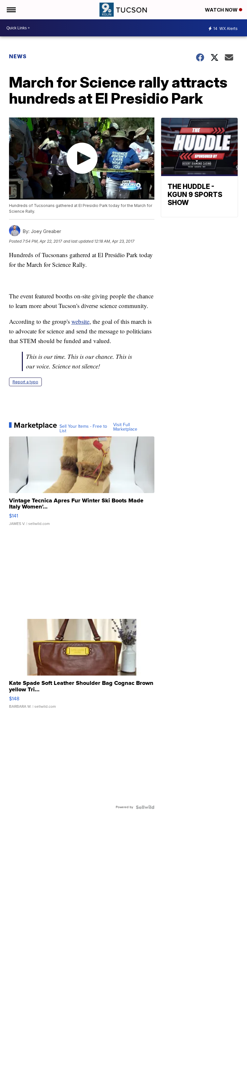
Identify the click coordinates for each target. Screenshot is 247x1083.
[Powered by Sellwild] (145, 807)
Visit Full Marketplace (125, 427)
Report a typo (25, 381)
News (18, 56)
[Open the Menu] (11, 9)
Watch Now (222, 10)
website (80, 321)
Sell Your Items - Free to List (83, 428)
